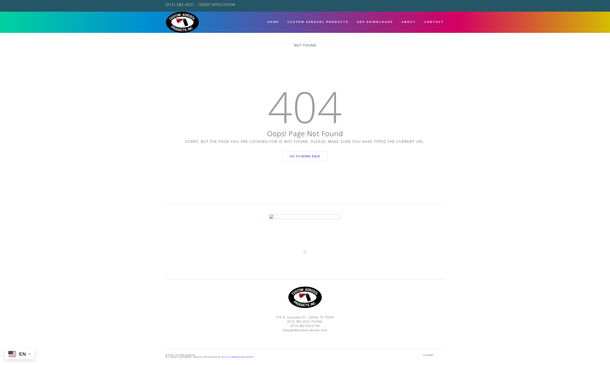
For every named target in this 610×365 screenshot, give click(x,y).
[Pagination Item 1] (305, 252)
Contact (434, 22)
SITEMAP (428, 355)
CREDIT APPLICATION (216, 4)
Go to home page (305, 156)
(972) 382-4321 (180, 4)
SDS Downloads (375, 22)
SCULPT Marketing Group (238, 356)
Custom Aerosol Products (317, 22)
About (409, 22)
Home (273, 22)
